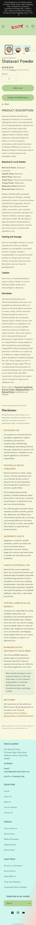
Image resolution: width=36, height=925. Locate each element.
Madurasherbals (20, 924)
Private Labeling (10, 807)
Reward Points (10, 871)
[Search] (27, 26)
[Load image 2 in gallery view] (18, 49)
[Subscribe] (29, 903)
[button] (3, 26)
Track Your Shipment (12, 882)
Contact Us (8, 813)
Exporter (7, 802)
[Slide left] (2, 50)
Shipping (13, 70)
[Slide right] (34, 50)
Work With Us (10, 876)
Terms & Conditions (23, 387)
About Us (7, 796)
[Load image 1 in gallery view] (9, 49)
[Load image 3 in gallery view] (27, 49)
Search (6, 791)
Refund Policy (8, 392)
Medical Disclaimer (11, 839)
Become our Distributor (13, 866)
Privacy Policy (8, 389)
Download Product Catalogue (15, 887)
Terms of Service (10, 828)
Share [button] (7, 104)
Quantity (5, 74)
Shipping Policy (23, 389)
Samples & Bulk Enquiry (18, 97)
